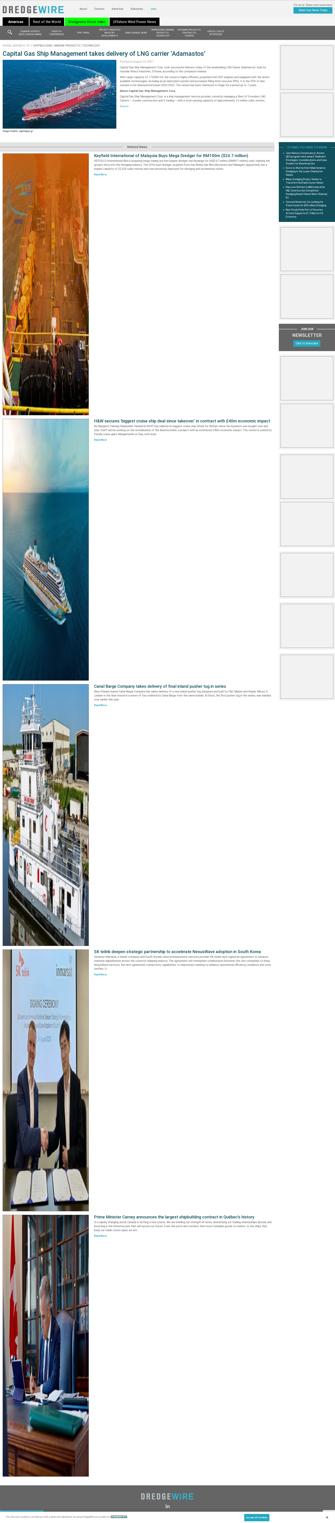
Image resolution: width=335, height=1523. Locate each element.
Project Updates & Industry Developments (109, 33)
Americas (15, 22)
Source (124, 106)
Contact (99, 8)
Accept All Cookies (256, 1517)
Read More (100, 174)
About (83, 8)
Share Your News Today (313, 10)
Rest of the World (47, 22)
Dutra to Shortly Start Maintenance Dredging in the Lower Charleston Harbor (305, 171)
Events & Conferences (56, 33)
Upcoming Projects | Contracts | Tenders (189, 33)
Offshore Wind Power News (134, 22)
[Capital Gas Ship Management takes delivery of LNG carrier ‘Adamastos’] (59, 94)
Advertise (117, 8)
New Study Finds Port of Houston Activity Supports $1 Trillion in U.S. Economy (305, 213)
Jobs (153, 8)
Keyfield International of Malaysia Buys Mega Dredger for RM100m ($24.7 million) (171, 155)
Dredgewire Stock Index (86, 22)
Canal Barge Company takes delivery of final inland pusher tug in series (160, 686)
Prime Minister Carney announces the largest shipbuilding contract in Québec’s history (174, 1217)
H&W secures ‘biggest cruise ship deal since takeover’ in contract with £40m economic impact (182, 421)
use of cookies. (119, 1517)
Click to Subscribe (307, 343)
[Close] (327, 1517)
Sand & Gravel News (136, 33)
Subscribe (137, 8)
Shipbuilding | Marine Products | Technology (162, 33)
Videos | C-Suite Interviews (215, 33)
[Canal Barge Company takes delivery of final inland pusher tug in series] (46, 815)
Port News (83, 33)
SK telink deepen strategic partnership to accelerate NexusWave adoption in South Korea (177, 951)
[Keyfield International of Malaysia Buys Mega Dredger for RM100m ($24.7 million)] (46, 284)
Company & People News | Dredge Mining (30, 33)
